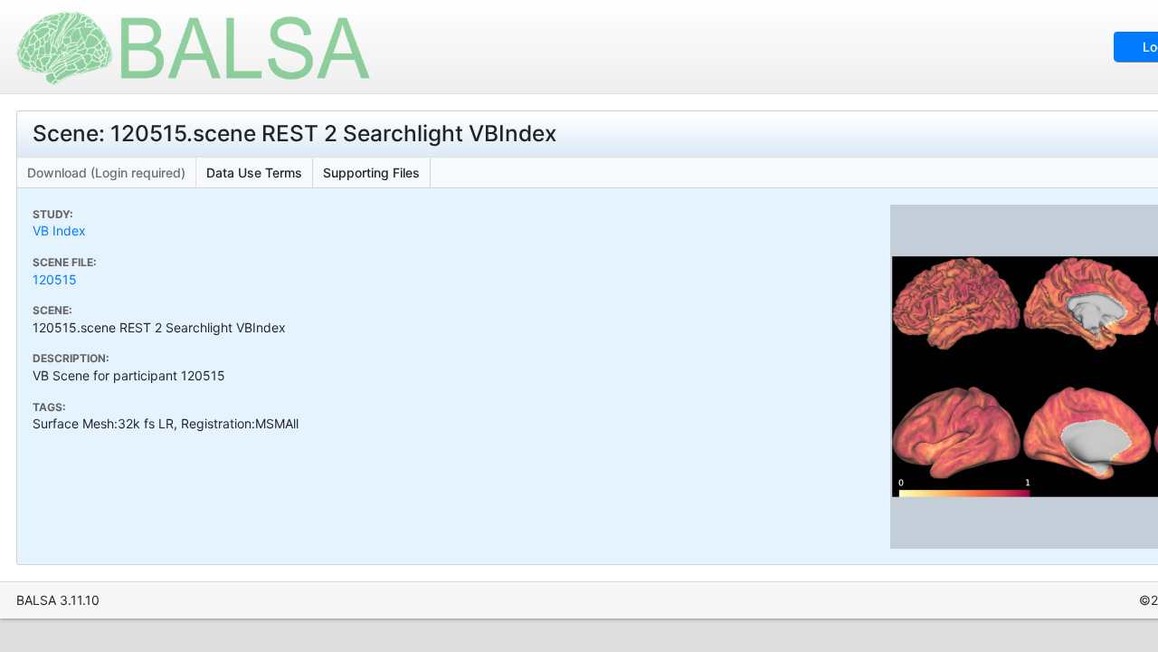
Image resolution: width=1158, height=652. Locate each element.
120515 (55, 279)
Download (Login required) (106, 172)
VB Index (59, 230)
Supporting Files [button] (371, 172)
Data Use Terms (254, 172)
